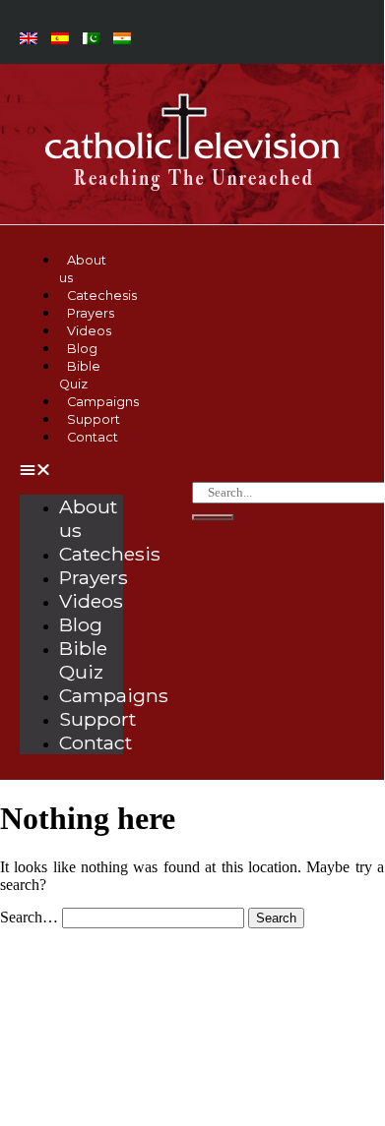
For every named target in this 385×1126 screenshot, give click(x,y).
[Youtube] (97, 1007)
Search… (29, 917)
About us (82, 269)
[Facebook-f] (44, 1007)
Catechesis (109, 553)
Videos (91, 601)
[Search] (212, 517)
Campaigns (113, 695)
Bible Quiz (79, 375)
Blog (80, 624)
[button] (71, 470)
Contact (92, 437)
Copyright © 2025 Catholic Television (192, 1067)
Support (97, 719)
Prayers (93, 577)
